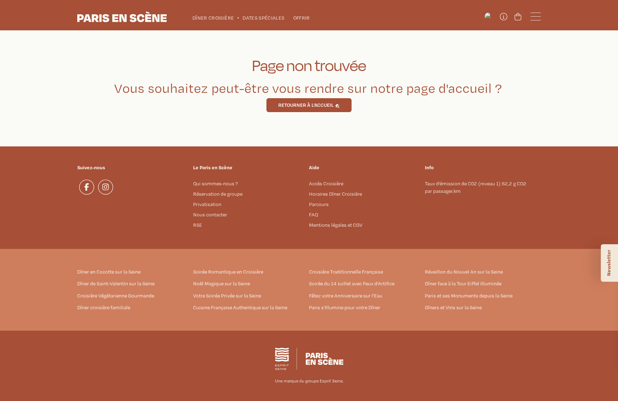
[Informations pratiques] (503, 16)
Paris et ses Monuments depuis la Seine (468, 296)
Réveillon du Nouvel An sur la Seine (464, 272)
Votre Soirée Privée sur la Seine (227, 296)
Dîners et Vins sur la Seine (453, 307)
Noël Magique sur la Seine (221, 283)
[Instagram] (105, 187)
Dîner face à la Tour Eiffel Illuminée (463, 283)
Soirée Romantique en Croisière (228, 272)
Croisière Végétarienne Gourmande (115, 296)
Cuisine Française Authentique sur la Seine (240, 307)
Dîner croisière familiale (103, 307)
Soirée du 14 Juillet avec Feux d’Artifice (351, 283)
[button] (489, 16)
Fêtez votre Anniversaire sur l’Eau (345, 296)
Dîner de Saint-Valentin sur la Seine (115, 283)
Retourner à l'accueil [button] (306, 105)
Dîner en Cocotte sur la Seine (109, 272)
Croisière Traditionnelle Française (346, 272)
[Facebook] (86, 187)
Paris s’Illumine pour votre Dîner (344, 307)
